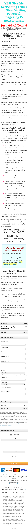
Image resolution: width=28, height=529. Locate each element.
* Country (4, 382)
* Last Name (4, 347)
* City (2, 366)
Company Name (5, 352)
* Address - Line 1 (6, 356)
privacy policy (10, 425)
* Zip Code (4, 377)
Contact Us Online (14, 484)
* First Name (4, 342)
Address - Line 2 (5, 361)
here (24, 489)
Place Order (14, 463)
